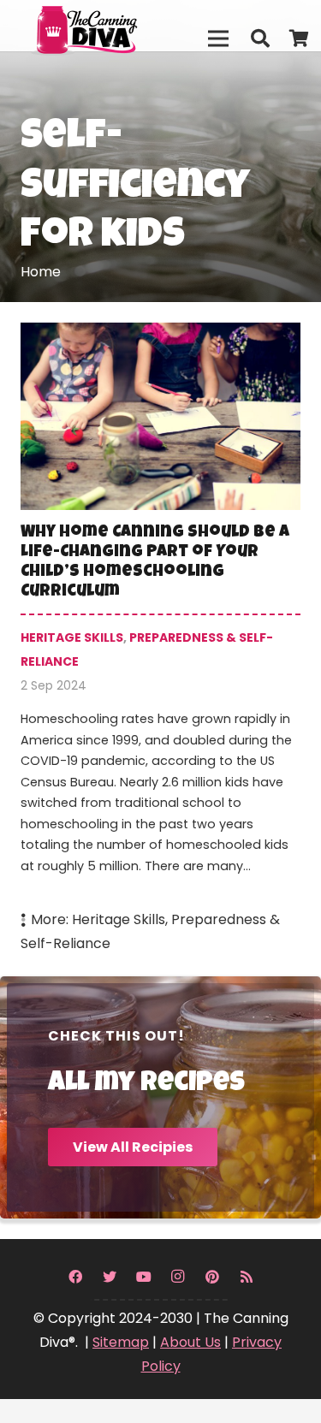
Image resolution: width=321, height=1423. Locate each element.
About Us (190, 1342)
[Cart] (299, 38)
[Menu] (218, 38)
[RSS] (246, 1277)
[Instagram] (178, 1277)
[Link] (121, 25)
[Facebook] (75, 1277)
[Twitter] (109, 1277)
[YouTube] (144, 1277)
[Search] (259, 38)
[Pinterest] (212, 1277)
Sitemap (120, 1342)
